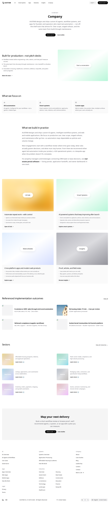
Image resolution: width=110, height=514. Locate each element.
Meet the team (6, 75)
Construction (59, 478)
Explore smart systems (65, 226)
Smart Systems (22, 3)
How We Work (6, 481)
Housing (58, 472)
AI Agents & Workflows (8, 457)
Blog (77, 460)
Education (58, 481)
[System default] (82, 500)
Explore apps (8, 280)
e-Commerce (42, 481)
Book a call (102, 3)
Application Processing (45, 457)
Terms (4, 492)
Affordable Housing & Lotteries (48, 460)
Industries (36, 3)
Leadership (79, 463)
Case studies (60, 35)
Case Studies (79, 457)
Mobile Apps (5, 478)
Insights (43, 3)
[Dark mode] (88, 500)
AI (14, 3)
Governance (5, 463)
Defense (41, 478)
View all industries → (102, 345)
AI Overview (5, 454)
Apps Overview (6, 472)
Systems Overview (44, 454)
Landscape (42, 487)
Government (42, 475)
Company (50, 3)
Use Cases (5, 460)
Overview (41, 472)
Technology (42, 484)
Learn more (19, 362)
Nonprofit (58, 487)
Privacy (4, 489)
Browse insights (63, 280)
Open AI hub (8, 226)
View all (106, 299)
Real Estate (59, 475)
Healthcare (42, 490)
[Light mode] (85, 500)
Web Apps (5, 475)
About (77, 454)
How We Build (43, 463)
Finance (58, 484)
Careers (78, 466)
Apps (29, 3)
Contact (78, 469)
